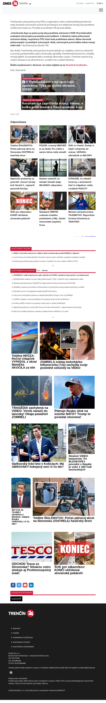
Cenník (16, 633)
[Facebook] (13, 585)
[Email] (25, 585)
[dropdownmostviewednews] (53, 266)
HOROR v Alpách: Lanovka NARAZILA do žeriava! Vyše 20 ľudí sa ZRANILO (41, 299)
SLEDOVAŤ (16, 598)
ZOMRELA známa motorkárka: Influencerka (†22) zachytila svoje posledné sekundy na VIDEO (48, 287)
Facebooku (81, 65)
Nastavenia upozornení (23, 646)
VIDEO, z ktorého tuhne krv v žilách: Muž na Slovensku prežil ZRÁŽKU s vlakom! (46, 253)
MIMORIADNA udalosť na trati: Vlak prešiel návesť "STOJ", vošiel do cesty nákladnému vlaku (48, 279)
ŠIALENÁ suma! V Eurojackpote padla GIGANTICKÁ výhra (35, 291)
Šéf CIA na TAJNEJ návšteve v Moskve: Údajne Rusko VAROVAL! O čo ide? (41, 311)
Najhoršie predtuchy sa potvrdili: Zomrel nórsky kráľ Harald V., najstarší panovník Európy (47, 307)
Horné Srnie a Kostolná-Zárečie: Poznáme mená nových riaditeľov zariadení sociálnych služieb (49, 257)
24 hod (44, 270)
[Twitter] (19, 585)
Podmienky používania (23, 637)
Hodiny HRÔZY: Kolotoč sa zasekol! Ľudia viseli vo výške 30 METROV (39, 303)
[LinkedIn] (31, 585)
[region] (30, 4)
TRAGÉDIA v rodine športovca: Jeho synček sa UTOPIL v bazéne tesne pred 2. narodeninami (51, 275)
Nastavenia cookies (21, 642)
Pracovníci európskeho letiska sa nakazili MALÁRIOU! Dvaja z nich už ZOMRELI (43, 295)
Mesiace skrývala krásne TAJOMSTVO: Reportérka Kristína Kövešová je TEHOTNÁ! (44, 283)
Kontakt (16, 628)
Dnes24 (69, 65)
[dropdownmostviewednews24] (53, 317)
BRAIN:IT (61, 690)
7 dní (38, 270)
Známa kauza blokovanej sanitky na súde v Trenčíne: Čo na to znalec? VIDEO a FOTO (45, 261)
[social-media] (10, 673)
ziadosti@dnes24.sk (87, 668)
